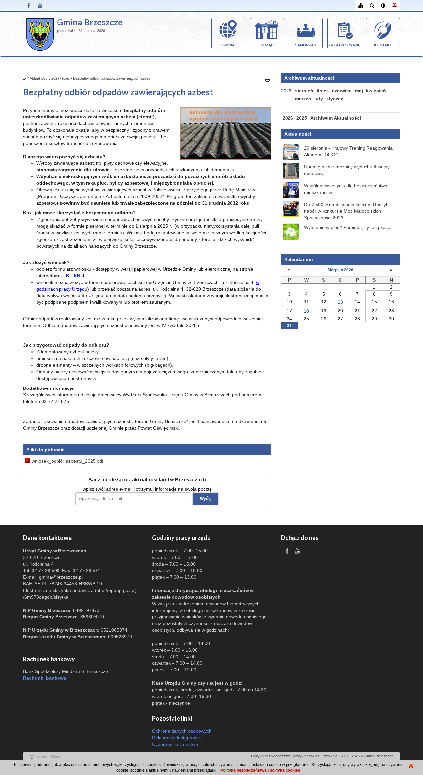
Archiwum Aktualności (335, 118)
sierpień (304, 90)
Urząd (267, 45)
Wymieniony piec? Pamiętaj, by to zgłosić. (347, 227)
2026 (288, 118)
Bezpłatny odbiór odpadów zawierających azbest (112, 78)
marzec (303, 98)
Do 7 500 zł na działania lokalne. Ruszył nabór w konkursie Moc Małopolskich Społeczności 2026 (345, 211)
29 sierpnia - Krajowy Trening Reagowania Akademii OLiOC (348, 151)
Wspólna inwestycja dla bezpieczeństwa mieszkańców (345, 189)
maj (359, 90)
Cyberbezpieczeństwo (175, 744)
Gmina (228, 45)
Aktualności (39, 78)
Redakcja (329, 756)
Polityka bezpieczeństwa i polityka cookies (285, 756)
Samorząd (305, 45)
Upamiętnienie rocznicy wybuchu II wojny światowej (347, 170)
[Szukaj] (371, 5)
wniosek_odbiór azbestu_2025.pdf (67, 461)
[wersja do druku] (267, 79)
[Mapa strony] (360, 5)
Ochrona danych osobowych (182, 731)
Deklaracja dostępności (176, 737)
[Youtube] (40, 5)
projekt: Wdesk (49, 756)
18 (306, 311)
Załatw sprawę (344, 45)
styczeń (335, 98)
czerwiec (342, 90)
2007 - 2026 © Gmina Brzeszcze (366, 756)
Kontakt (383, 45)
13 (340, 302)
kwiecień (376, 90)
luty (318, 98)
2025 (55, 78)
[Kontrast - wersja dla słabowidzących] (383, 5)
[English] (394, 5)
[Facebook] (28, 5)
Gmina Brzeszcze (90, 22)
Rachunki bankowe (44, 678)
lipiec (66, 78)
